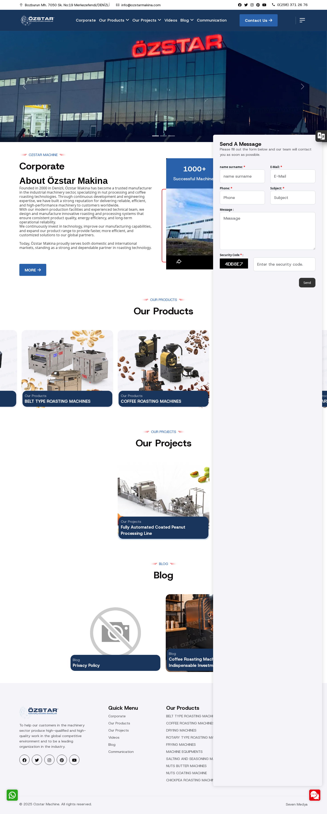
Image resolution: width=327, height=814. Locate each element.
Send (307, 282)
